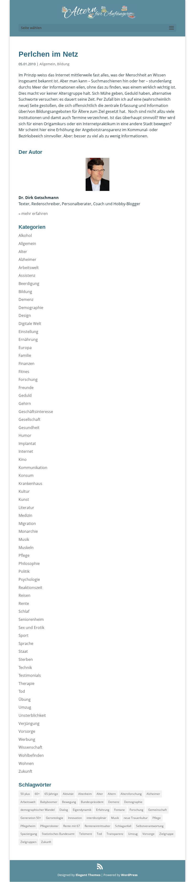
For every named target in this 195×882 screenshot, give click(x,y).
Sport (24, 635)
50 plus (25, 794)
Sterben (26, 659)
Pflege (24, 555)
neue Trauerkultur (136, 818)
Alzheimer (27, 259)
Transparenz (115, 834)
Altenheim (85, 794)
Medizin (25, 515)
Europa (25, 347)
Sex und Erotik (31, 627)
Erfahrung (102, 810)
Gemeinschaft (157, 810)
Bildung (63, 64)
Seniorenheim (31, 619)
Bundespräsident (92, 802)
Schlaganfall (123, 826)
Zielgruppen (28, 842)
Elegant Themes (88, 875)
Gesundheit (29, 427)
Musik (24, 539)
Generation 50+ (30, 818)
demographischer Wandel (37, 810)
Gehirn (25, 403)
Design (25, 315)
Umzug (25, 707)
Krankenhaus (30, 483)
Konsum (26, 475)
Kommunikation (33, 467)
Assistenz (27, 275)
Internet (26, 451)
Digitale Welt (30, 323)
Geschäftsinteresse (36, 411)
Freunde (26, 387)
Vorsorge (27, 731)
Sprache (26, 643)
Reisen (24, 595)
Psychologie (29, 579)
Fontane (119, 810)
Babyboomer (48, 802)
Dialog (63, 810)
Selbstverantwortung (150, 826)
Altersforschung (131, 794)
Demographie (31, 307)
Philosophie (29, 563)
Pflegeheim (27, 826)
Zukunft (25, 771)
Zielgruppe (166, 834)
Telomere (85, 834)
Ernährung (28, 339)
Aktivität (68, 794)
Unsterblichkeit (32, 715)
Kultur (24, 491)
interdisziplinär (96, 818)
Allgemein (47, 64)
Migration (27, 523)
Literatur (26, 507)
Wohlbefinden (31, 755)
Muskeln (26, 547)
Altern (112, 794)
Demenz (26, 299)
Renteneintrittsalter (97, 826)
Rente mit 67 (71, 826)
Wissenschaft (30, 747)
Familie (25, 355)
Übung (25, 699)
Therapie (26, 683)
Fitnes (24, 371)
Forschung (28, 379)
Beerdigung (29, 283)
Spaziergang (28, 834)
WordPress (129, 875)
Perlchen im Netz (48, 54)
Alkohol (25, 235)
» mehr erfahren (33, 213)
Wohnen (26, 763)
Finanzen (26, 363)
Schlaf (24, 611)
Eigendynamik (82, 810)
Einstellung (28, 331)
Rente (24, 603)
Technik (25, 667)
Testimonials (30, 675)
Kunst (24, 499)
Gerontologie (54, 818)
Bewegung (69, 802)
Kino (23, 459)
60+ (37, 794)
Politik (24, 571)
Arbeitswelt (29, 267)
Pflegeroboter (49, 826)
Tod (22, 691)
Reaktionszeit (30, 587)
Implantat (27, 443)
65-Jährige (51, 794)
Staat (23, 651)
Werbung (27, 739)
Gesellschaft (29, 419)
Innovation (75, 818)
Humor (25, 435)
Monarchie (28, 531)
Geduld (25, 395)
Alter (23, 251)
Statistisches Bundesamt (58, 834)
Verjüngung (29, 723)
